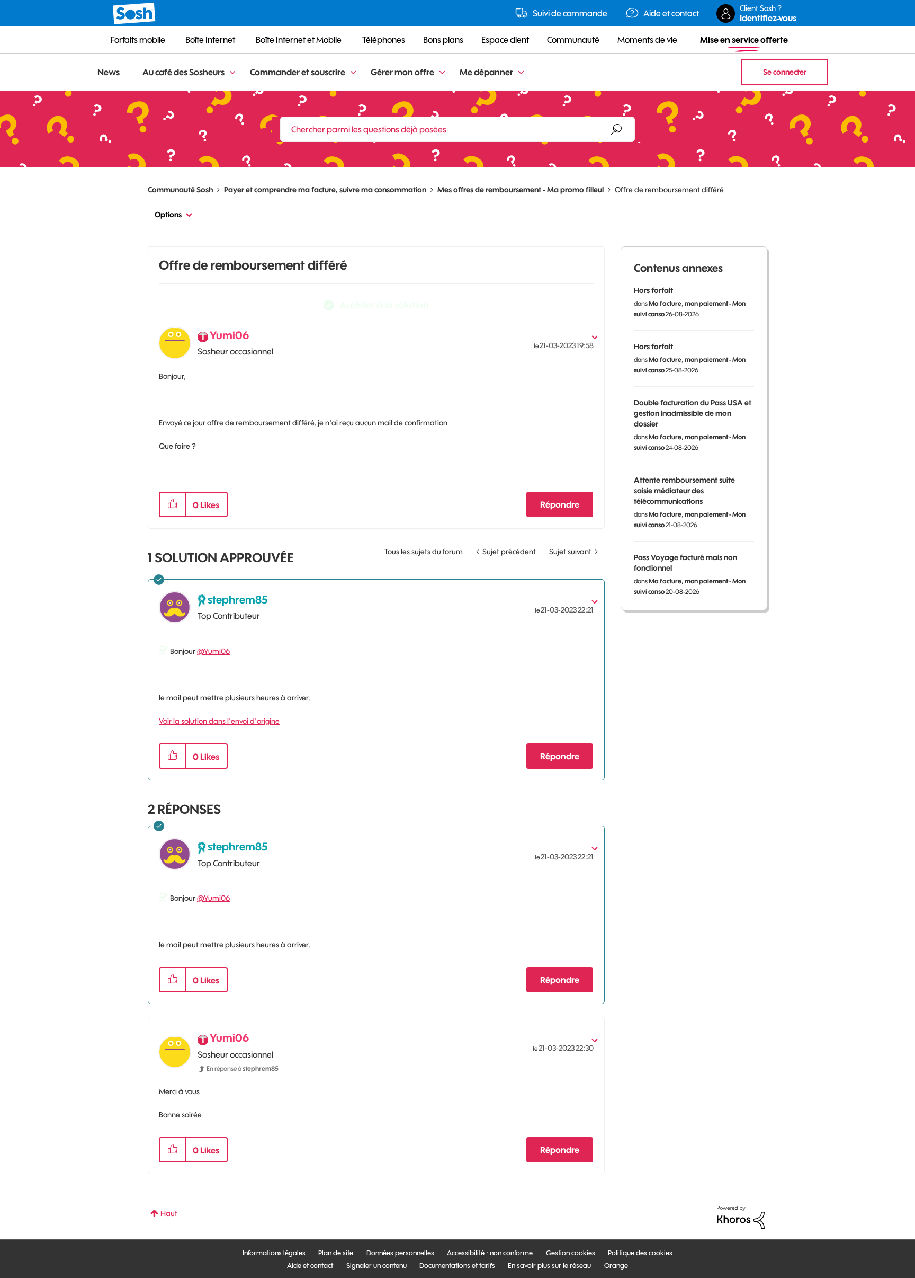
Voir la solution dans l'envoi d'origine (219, 721)
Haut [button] (168, 1213)
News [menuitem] (108, 72)
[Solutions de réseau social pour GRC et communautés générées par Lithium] (741, 1216)
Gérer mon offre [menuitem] (402, 72)
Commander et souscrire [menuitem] (297, 72)
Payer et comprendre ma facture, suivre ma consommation (325, 189)
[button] (172, 504)
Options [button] (168, 214)
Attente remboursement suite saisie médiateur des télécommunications (684, 490)
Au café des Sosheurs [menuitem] (183, 72)
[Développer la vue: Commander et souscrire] (353, 73)
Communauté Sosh (180, 189)
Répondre (559, 504)
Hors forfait (653, 290)
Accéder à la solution (383, 305)
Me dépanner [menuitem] (486, 72)
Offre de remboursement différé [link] (669, 189)
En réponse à (243, 1068)
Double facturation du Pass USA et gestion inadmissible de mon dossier (692, 413)
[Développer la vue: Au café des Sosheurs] (232, 73)
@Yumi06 (213, 651)
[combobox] (457, 129)
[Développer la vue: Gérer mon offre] (442, 73)
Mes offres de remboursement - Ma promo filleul (520, 189)
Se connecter (784, 72)
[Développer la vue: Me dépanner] (521, 73)
